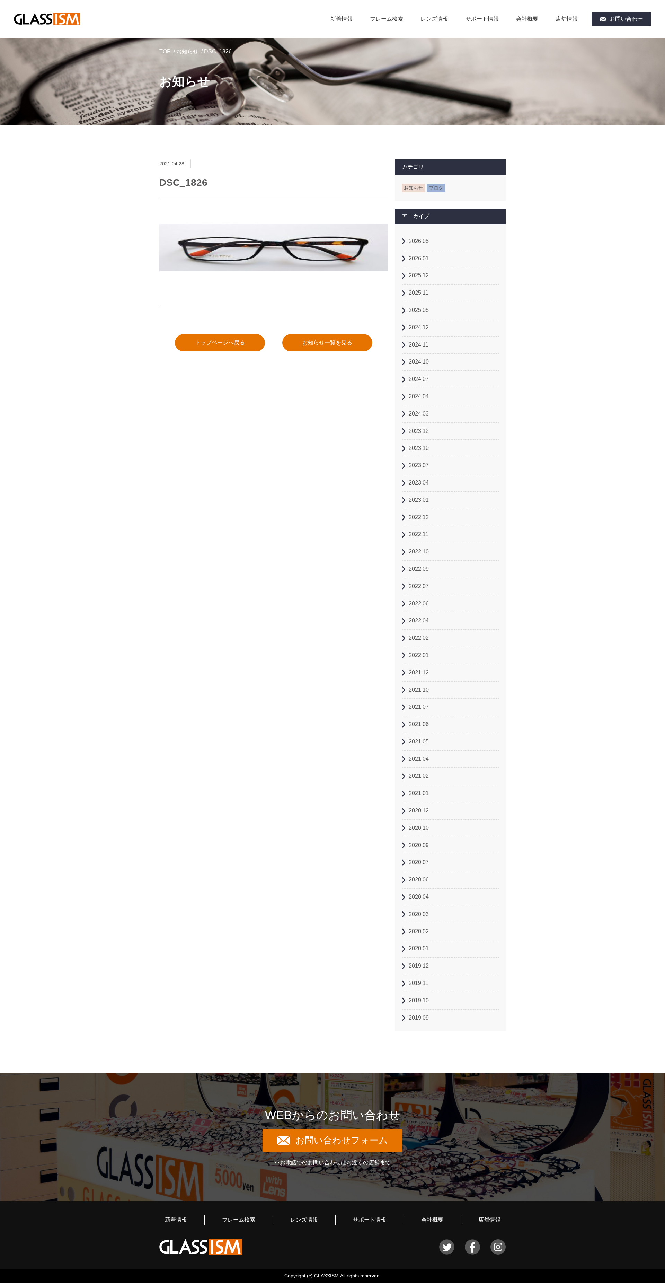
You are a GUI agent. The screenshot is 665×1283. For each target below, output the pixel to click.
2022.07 (419, 586)
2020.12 (419, 810)
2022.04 (419, 620)
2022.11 (418, 534)
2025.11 (418, 293)
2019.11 (418, 983)
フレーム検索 (386, 19)
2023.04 (419, 483)
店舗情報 (567, 19)
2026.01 (419, 258)
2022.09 (419, 569)
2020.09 (419, 845)
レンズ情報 (434, 19)
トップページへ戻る (220, 343)
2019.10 (419, 1000)
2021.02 (419, 776)
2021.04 (419, 759)
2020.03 (419, 914)
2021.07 (419, 707)
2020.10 (419, 828)
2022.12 (419, 517)
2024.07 (419, 379)
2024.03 (419, 414)
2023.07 (419, 465)
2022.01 (419, 655)
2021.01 (419, 793)
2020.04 (419, 897)
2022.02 (419, 638)
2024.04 (419, 396)
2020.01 (419, 948)
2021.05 (419, 741)
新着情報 (341, 19)
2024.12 (419, 327)
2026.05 (419, 241)
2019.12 (419, 966)
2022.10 (419, 552)
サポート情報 (482, 19)
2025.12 (419, 275)
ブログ (436, 188)
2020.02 (419, 931)
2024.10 (419, 362)
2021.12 (419, 672)
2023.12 (419, 431)
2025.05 (419, 310)
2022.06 (419, 603)
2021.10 (419, 690)
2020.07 (419, 862)
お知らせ (187, 51)
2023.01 (419, 500)
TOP (165, 51)
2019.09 (419, 1018)
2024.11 (418, 345)
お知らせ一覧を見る (327, 343)
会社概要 (527, 19)
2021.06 (419, 724)
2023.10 (419, 448)
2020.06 (419, 879)
